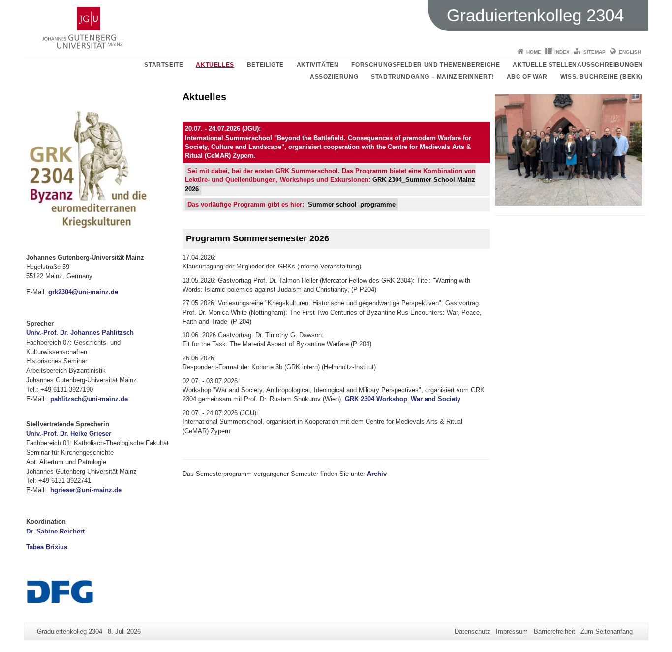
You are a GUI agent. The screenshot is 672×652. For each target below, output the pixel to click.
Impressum (512, 631)
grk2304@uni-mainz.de (83, 292)
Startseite (163, 64)
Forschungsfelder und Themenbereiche (425, 64)
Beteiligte (265, 64)
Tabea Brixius (46, 547)
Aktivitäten (318, 64)
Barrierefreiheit (554, 631)
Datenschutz (472, 631)
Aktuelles (215, 64)
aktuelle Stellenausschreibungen (578, 64)
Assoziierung (334, 76)
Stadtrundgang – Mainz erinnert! (432, 76)
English (630, 52)
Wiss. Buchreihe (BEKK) (601, 76)
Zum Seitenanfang (606, 631)
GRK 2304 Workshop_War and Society (402, 399)
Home (533, 52)
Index (562, 52)
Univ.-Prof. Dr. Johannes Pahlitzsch (80, 332)
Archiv (377, 473)
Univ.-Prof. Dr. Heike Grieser (68, 433)
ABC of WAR (527, 76)
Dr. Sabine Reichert (55, 531)
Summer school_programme (352, 204)
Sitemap (594, 52)
